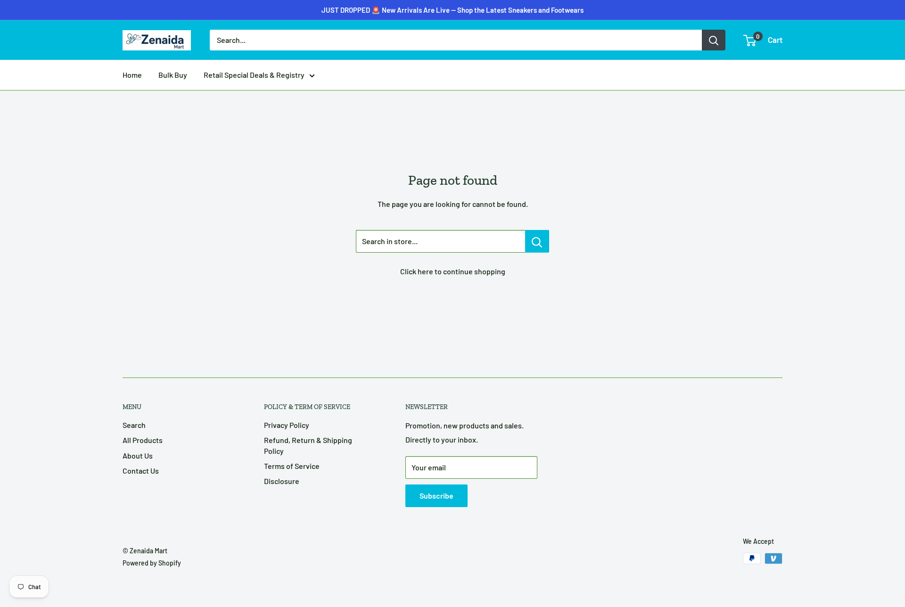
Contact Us (141, 470)
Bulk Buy (172, 74)
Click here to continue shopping (452, 271)
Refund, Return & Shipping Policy (308, 445)
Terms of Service (292, 465)
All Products (143, 439)
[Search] (713, 40)
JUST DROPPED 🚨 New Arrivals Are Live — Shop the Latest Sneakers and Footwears (452, 10)
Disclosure (281, 480)
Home (132, 74)
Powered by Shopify (152, 563)
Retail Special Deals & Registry (254, 74)
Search (134, 424)
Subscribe (436, 495)
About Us (138, 455)
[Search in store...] (537, 241)
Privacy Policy (286, 424)
